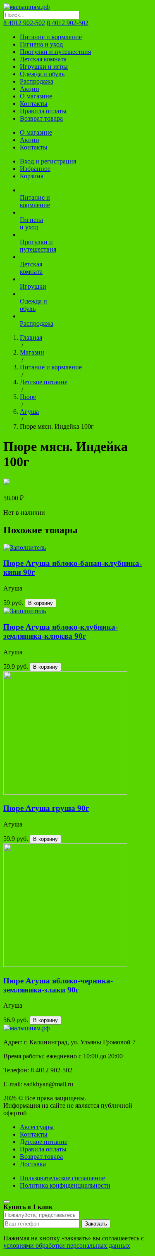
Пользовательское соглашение (62, 1177)
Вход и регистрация (48, 161)
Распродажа (36, 81)
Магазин (32, 352)
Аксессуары (37, 1126)
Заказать (96, 1224)
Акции (29, 88)
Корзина (31, 176)
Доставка (33, 1163)
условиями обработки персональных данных (66, 1245)
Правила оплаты (43, 110)
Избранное (35, 168)
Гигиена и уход (41, 44)
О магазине (36, 96)
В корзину (40, 603)
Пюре (28, 396)
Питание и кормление (51, 36)
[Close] (6, 1201)
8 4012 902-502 (24, 22)
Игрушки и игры (44, 66)
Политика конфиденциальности (65, 1185)
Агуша (29, 411)
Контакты (34, 103)
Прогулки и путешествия (55, 51)
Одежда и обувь (42, 73)
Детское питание (43, 381)
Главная (31, 337)
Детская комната (43, 59)
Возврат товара (41, 118)
